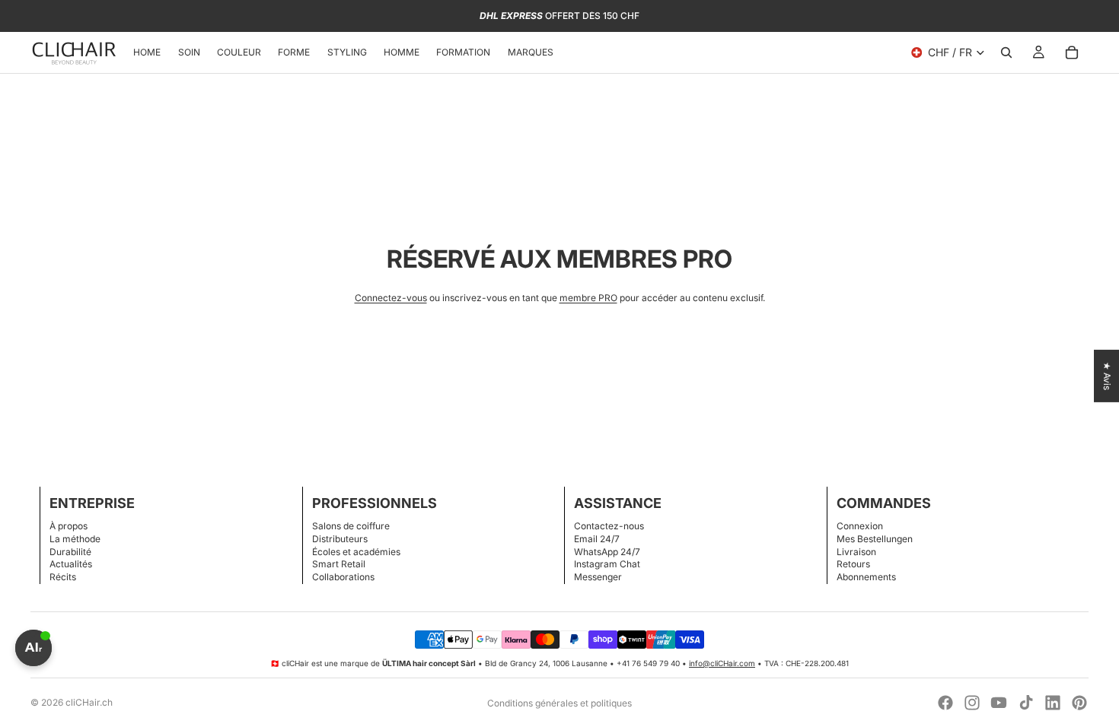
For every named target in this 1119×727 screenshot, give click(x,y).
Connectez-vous (391, 297)
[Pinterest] (1079, 703)
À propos (68, 526)
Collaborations (343, 577)
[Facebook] (945, 703)
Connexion (860, 526)
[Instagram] (972, 703)
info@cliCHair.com (722, 663)
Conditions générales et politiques (559, 703)
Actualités (70, 564)
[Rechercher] (1006, 52)
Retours (853, 564)
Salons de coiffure (351, 526)
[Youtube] (999, 703)
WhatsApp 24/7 (607, 551)
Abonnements (866, 577)
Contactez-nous (609, 526)
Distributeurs (340, 538)
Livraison (856, 551)
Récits (62, 577)
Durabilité (70, 551)
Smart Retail (338, 564)
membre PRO (588, 297)
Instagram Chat (607, 564)
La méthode (74, 538)
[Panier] (1072, 52)
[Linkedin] (1053, 703)
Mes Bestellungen (875, 538)
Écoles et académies (356, 551)
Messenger (598, 577)
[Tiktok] (1026, 703)
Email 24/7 (597, 538)
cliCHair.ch (89, 702)
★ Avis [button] (1107, 376)
